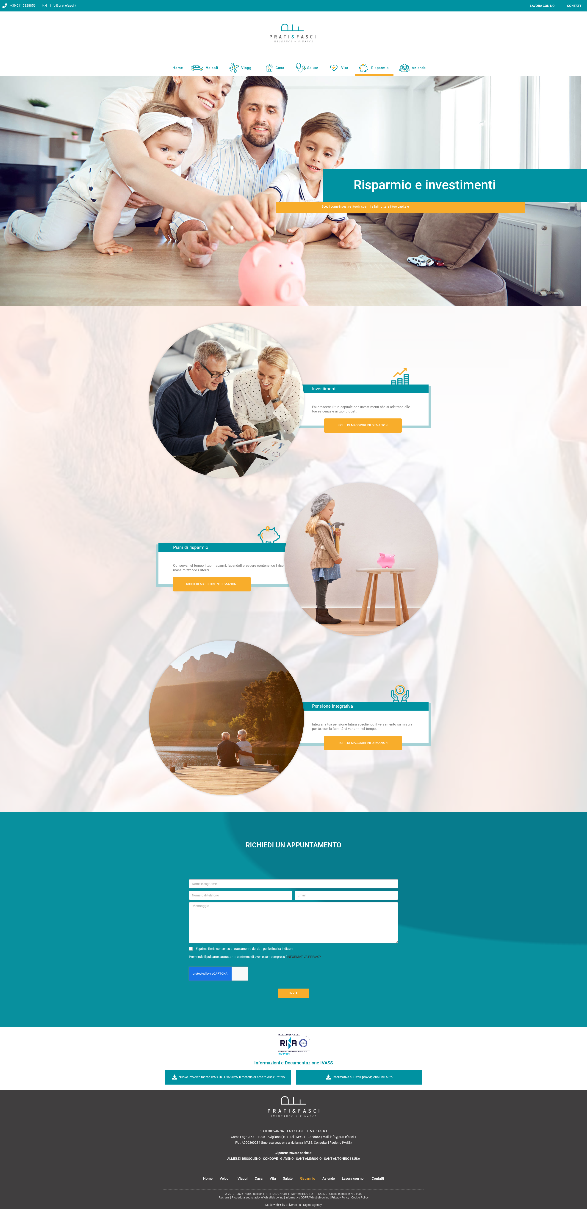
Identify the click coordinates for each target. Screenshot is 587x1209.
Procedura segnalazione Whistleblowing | (258, 1197)
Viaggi (247, 68)
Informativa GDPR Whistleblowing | (308, 1197)
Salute (312, 68)
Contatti (574, 6)
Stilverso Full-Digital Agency (304, 1204)
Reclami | (225, 1197)
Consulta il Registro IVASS (332, 1142)
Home (178, 68)
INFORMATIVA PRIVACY (304, 957)
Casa (280, 68)
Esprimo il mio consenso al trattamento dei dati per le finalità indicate (244, 949)
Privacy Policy (340, 1197)
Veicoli (212, 68)
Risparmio (380, 68)
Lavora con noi (353, 1178)
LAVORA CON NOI (543, 6)
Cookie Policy (359, 1197)
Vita (344, 68)
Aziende (419, 68)
